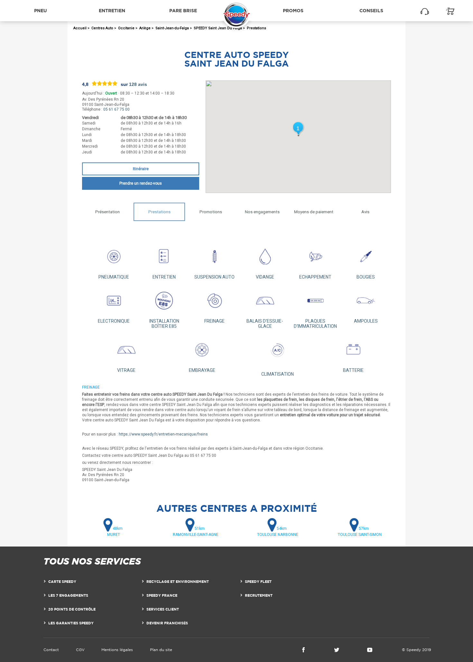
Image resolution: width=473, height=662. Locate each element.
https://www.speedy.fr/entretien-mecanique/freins (163, 434)
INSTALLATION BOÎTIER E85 (164, 323)
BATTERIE (353, 370)
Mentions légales (117, 650)
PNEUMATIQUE (113, 277)
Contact (51, 650)
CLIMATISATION (277, 374)
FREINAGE (214, 321)
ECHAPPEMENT (315, 277)
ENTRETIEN (164, 277)
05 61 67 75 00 (116, 109)
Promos (293, 10)
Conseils (371, 10)
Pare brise (183, 10)
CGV (80, 650)
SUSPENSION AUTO (214, 277)
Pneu (40, 10)
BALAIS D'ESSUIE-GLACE (264, 323)
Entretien (112, 10)
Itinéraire (141, 169)
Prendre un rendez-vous (140, 183)
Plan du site (161, 650)
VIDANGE (265, 277)
